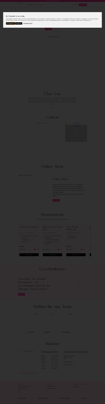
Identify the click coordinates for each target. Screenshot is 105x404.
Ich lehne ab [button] (18, 23)
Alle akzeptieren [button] (10, 23)
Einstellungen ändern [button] (27, 23)
